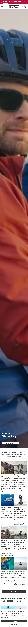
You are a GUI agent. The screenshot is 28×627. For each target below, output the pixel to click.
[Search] (22, 6)
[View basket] (25, 6)
